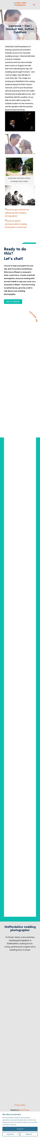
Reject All (29, 1134)
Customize (10, 1134)
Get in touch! (13, 302)
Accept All (20, 1129)
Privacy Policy (20, 1105)
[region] (20, 1124)
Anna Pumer (25, 1110)
